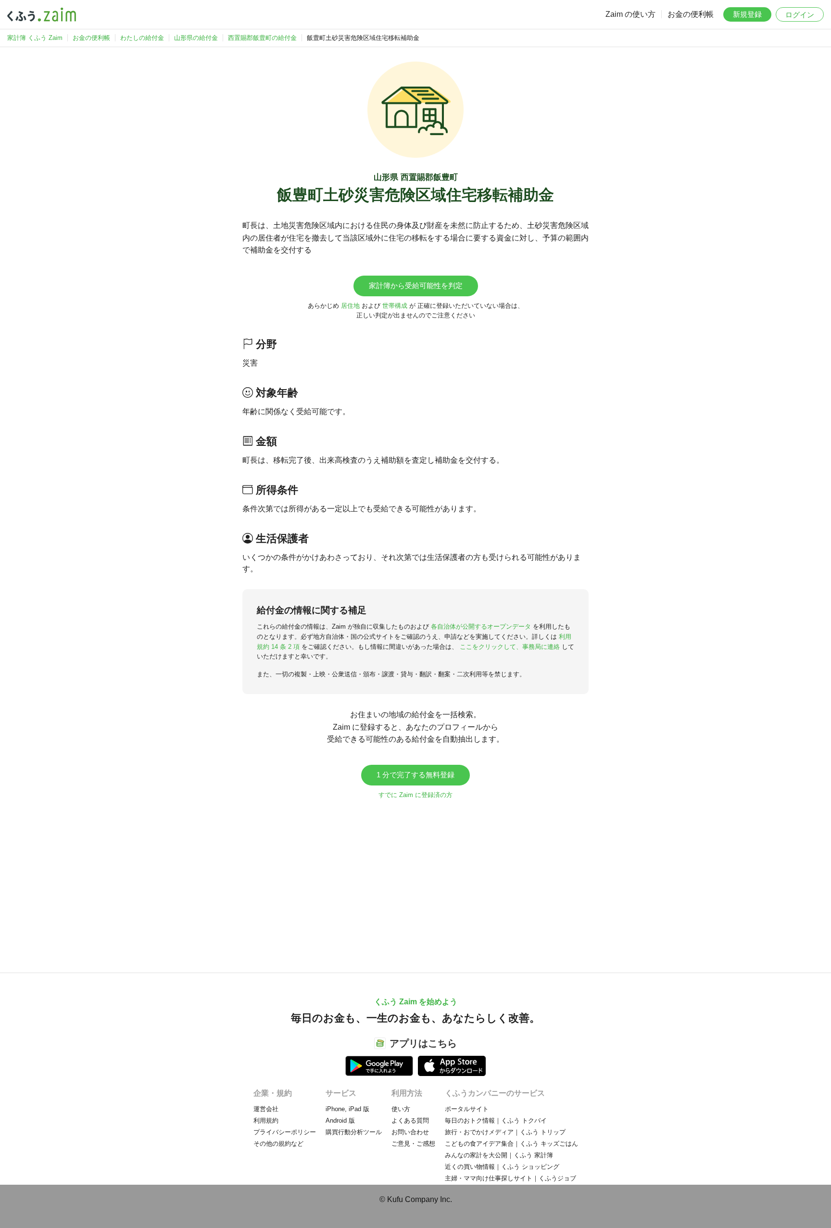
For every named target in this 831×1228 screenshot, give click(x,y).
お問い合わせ (410, 1132)
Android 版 (340, 1120)
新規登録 (747, 14)
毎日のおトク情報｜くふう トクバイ (496, 1120)
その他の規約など (278, 1143)
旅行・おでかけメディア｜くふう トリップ (505, 1132)
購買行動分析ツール (354, 1132)
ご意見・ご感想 (413, 1143)
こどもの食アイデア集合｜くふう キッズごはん (511, 1143)
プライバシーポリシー (284, 1132)
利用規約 (265, 1120)
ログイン (799, 15)
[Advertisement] (415, 881)
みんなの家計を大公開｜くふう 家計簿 (499, 1155)
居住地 (350, 305)
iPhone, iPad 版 (347, 1109)
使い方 (400, 1109)
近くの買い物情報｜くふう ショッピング (502, 1166)
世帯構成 (394, 305)
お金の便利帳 (690, 14)
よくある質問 (410, 1120)
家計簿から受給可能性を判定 (416, 285)
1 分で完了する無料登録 (415, 775)
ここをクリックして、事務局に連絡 (510, 646)
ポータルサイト (467, 1109)
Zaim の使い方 (630, 14)
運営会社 (265, 1109)
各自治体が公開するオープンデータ (481, 626)
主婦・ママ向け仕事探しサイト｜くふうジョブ (510, 1178)
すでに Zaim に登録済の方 (415, 794)
